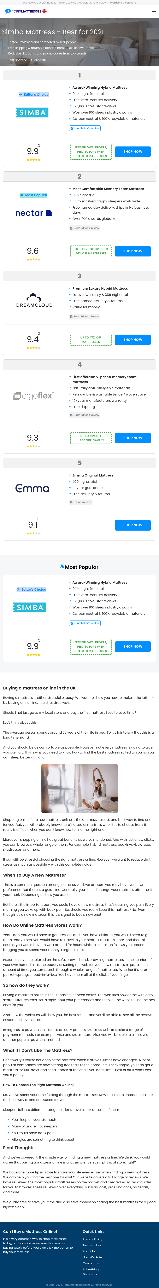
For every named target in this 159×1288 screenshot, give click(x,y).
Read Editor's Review (86, 128)
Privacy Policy (92, 1239)
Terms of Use (92, 1245)
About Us (89, 1251)
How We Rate (92, 1257)
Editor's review (83, 502)
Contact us (91, 1263)
